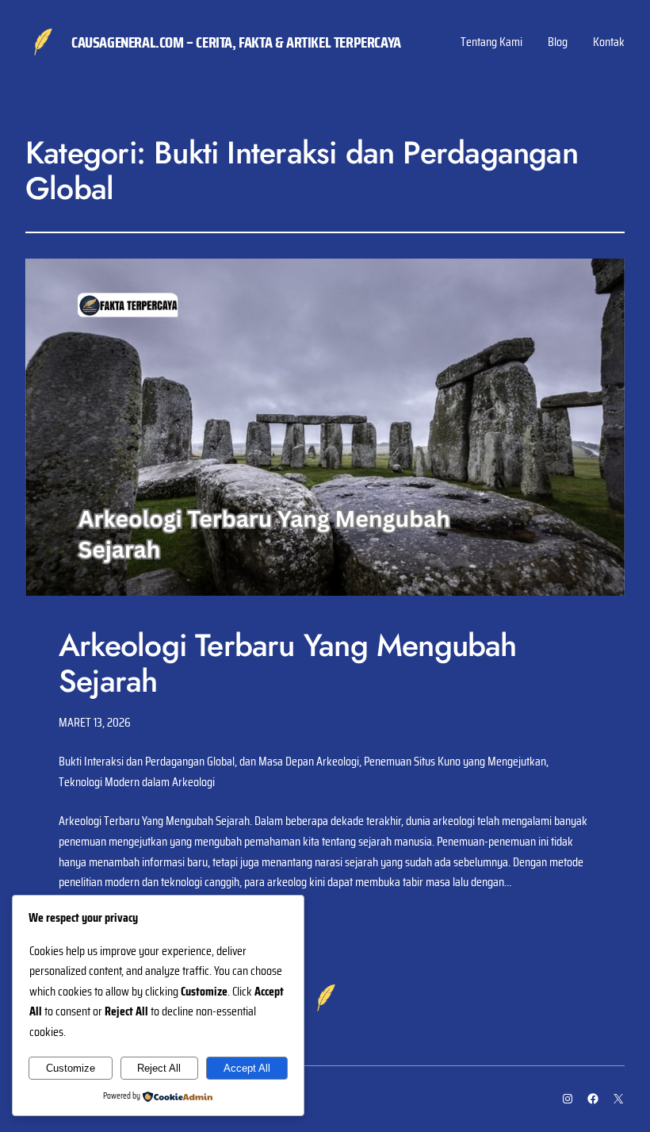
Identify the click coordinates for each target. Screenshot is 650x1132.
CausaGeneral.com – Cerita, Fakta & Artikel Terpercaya (236, 42)
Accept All (247, 1068)
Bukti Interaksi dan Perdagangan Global (147, 761)
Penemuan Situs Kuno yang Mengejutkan (455, 761)
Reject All (159, 1068)
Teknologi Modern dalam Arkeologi (137, 782)
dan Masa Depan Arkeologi (299, 761)
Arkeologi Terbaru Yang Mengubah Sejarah (288, 663)
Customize (70, 1068)
